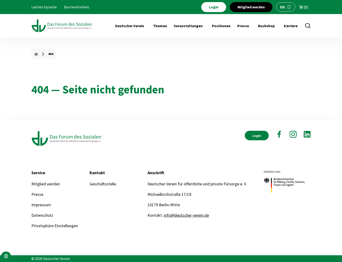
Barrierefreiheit (76, 7)
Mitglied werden (251, 7)
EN (282, 7)
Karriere (291, 25)
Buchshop (266, 25)
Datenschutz (42, 215)
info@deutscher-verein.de (186, 215)
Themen (160, 25)
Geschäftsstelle (103, 184)
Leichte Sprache (44, 7)
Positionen (221, 25)
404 (50, 54)
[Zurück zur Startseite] (61, 26)
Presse (243, 25)
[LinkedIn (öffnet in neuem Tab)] (307, 134)
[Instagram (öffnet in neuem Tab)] (293, 134)
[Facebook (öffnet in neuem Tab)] (279, 134)
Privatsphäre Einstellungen (54, 225)
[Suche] (308, 26)
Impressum (41, 204)
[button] (6, 256)
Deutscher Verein (129, 25)
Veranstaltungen (188, 25)
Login (213, 7)
